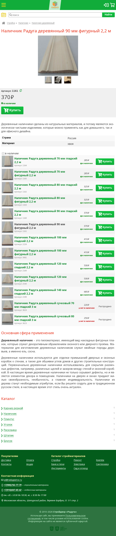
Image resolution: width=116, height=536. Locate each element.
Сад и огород (81, 468)
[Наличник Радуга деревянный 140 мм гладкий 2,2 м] (7, 293)
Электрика (79, 464)
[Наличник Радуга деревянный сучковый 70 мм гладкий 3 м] (7, 306)
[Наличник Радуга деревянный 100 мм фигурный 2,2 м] (7, 254)
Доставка (6, 460)
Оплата (30, 460)
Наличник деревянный (43, 23)
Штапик (9, 435)
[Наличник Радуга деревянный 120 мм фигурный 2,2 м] (7, 280)
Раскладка (10, 430)
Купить (15, 110)
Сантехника (102, 464)
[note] (51, 528)
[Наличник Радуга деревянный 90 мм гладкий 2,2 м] (7, 214)
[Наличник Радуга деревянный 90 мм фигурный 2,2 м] (7, 227)
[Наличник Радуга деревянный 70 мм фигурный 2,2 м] (7, 175)
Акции (29, 464)
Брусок (8, 441)
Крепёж (100, 460)
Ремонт (78, 460)
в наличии (12, 153)
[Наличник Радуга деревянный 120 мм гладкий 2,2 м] (7, 267)
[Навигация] (3, 5)
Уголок (8, 424)
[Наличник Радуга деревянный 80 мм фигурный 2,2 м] (7, 201)
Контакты (6, 464)
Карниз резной (13, 408)
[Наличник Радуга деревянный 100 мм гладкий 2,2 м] (7, 241)
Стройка (11, 23)
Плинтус (9, 419)
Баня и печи (57, 464)
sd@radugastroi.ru (13, 479)
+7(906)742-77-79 (12, 484)
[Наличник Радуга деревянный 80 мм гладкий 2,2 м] (7, 188)
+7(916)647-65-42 (12, 489)
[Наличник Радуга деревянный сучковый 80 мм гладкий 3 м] (7, 319)
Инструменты (58, 468)
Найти (108, 14)
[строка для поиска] (55, 14)
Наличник (23, 23)
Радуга (3, 23)
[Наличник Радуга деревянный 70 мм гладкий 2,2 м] (7, 162)
